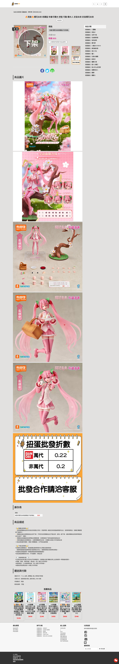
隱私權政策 (63, 636)
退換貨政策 (63, 638)
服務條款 (62, 635)
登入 (61, 631)
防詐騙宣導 (63, 639)
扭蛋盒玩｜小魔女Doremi (93, 45)
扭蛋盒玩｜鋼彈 (89, 72)
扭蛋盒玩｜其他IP (90, 32)
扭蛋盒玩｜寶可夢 (27, 12)
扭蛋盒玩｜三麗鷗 (90, 29)
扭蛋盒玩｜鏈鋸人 (90, 75)
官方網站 (15, 629)
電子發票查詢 (64, 641)
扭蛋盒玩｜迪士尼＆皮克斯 (93, 67)
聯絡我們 (15, 628)
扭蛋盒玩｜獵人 (89, 53)
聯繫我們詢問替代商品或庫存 (58, 42)
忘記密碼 (62, 633)
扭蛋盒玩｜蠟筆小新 (91, 62)
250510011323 (37, 12)
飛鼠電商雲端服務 (18, 659)
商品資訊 (59, 20)
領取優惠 (102, 648)
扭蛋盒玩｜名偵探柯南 (91, 37)
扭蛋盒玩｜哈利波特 (91, 40)
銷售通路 (15, 631)
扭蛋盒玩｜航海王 (90, 59)
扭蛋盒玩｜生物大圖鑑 (91, 56)
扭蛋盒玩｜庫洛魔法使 (91, 48)
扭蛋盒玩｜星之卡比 (91, 51)
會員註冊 (62, 628)
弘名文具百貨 (17, 12)
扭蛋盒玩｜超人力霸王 (91, 64)
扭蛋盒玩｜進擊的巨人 (91, 70)
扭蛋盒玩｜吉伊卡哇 (91, 35)
